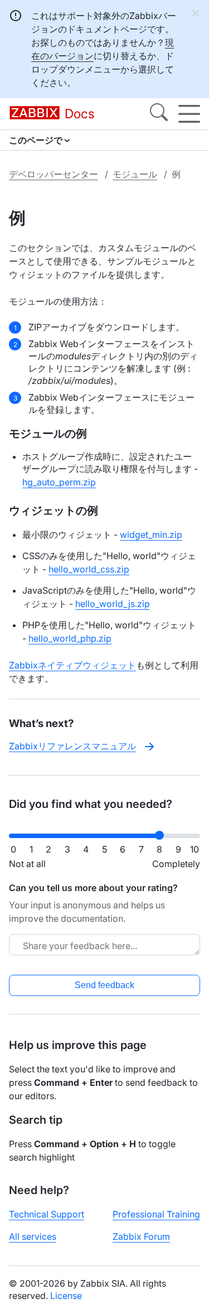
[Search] (159, 113)
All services (32, 1236)
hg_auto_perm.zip (59, 482)
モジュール (135, 174)
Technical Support (46, 1214)
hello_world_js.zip (112, 603)
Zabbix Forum (141, 1236)
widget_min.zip (151, 534)
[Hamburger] (189, 114)
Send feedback (104, 985)
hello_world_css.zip (88, 569)
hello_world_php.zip (69, 638)
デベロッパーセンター (53, 174)
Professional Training (156, 1214)
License (66, 1295)
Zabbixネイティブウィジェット (72, 665)
